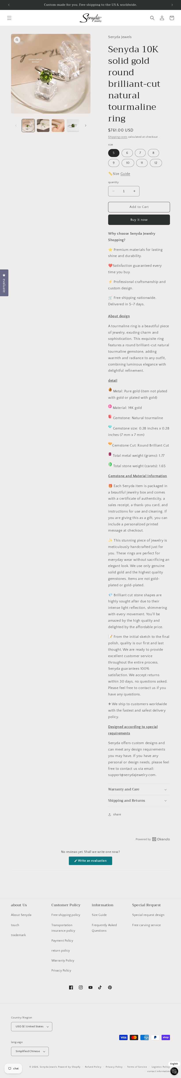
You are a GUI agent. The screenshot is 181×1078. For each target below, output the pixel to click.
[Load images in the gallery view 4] (73, 125)
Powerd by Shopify (69, 1067)
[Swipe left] (16, 125)
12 (156, 163)
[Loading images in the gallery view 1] (28, 125)
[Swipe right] (85, 125)
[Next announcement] (172, 5)
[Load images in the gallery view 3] (58, 125)
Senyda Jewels (48, 1067)
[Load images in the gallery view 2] (43, 125)
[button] (9, 18)
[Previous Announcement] (9, 5)
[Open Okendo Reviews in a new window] (153, 839)
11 (142, 163)
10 (128, 163)
